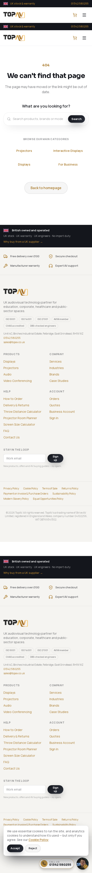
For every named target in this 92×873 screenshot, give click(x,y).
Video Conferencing (17, 381)
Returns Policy (70, 488)
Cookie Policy (30, 488)
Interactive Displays (68, 151)
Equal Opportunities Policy (48, 499)
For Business (68, 164)
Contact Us (11, 437)
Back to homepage (46, 187)
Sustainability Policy (64, 493)
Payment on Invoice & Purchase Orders (25, 493)
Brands (54, 374)
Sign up (55, 458)
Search (76, 119)
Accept (15, 848)
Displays (24, 164)
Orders (54, 399)
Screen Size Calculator (19, 424)
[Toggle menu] (84, 15)
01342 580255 (80, 3)
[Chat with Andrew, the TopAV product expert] (83, 864)
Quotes (54, 405)
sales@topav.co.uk (14, 342)
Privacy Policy (11, 488)
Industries (56, 368)
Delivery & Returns (16, 405)
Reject (33, 848)
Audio (7, 374)
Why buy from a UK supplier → (23, 242)
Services (55, 361)
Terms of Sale (49, 488)
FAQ (6, 431)
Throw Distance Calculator (22, 412)
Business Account (62, 412)
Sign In (53, 418)
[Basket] (75, 15)
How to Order (12, 399)
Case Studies (58, 381)
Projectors (24, 151)
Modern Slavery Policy (16, 499)
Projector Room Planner (20, 418)
